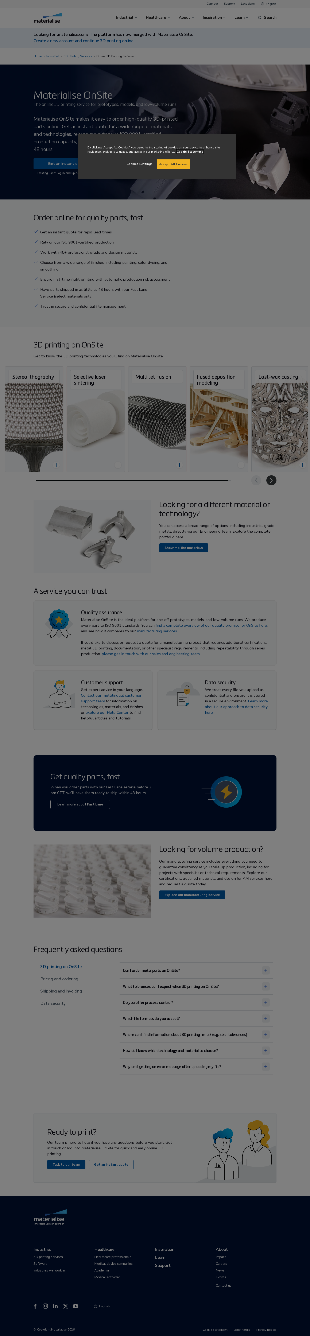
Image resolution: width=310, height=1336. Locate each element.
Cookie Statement (190, 152)
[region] (157, 156)
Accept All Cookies (173, 164)
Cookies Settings (139, 164)
